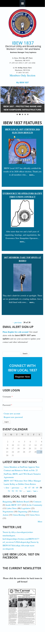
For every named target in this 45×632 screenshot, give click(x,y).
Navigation (22, 3)
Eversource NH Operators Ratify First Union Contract (22, 195)
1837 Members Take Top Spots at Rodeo (22, 259)
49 (37, 487)
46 (26, 487)
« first (6, 487)
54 (20, 491)
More (40, 521)
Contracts (37, 501)
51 (9, 491)
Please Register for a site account (15, 332)
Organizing (22, 511)
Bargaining (7, 501)
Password (7, 405)
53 (17, 491)
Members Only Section (22, 75)
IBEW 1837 (23, 42)
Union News (35, 514)
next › (29, 491)
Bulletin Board (22, 501)
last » (35, 491)
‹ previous (17, 322)
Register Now (22, 376)
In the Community (34, 504)
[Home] (22, 23)
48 (33, 487)
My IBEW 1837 (22, 82)
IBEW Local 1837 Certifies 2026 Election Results (22, 131)
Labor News (12, 508)
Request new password (13, 417)
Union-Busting (19, 514)
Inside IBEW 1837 (13, 504)
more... (32, 174)
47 (29, 487)
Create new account (12, 413)
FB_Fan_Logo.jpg (23, 137)
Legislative (25, 508)
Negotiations (8, 511)
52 (13, 491)
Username (8, 396)
